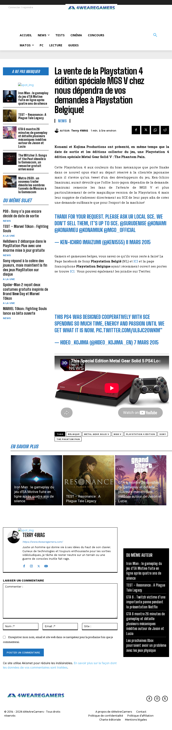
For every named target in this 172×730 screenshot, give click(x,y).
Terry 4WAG (79, 130)
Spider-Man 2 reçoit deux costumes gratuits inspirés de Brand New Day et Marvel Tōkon (25, 291)
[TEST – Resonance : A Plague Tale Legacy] (10, 116)
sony (162, 434)
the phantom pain (68, 439)
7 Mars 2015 (146, 342)
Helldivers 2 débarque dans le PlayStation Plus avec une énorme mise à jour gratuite (24, 246)
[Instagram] (31, 565)
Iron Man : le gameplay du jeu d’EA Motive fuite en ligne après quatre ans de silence (33, 98)
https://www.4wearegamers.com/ (42, 541)
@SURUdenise (133, 223)
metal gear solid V (96, 434)
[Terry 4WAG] (57, 131)
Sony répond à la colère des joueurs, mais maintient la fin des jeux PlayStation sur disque (25, 267)
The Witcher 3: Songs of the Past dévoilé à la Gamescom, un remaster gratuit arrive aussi (32, 162)
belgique (73, 434)
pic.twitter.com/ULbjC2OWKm (128, 330)
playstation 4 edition (140, 434)
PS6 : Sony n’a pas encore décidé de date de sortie (22, 213)
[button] (155, 35)
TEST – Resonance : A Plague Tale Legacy (32, 116)
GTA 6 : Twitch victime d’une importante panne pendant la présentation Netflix (145, 602)
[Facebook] (136, 130)
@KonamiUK (91, 230)
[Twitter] (145, 130)
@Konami (156, 223)
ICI (136, 261)
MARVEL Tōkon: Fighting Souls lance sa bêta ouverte (25, 310)
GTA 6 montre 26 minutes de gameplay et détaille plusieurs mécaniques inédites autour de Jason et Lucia (32, 137)
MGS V (117, 434)
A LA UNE (9, 236)
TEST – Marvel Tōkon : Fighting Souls (25, 228)
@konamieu (66, 230)
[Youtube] (46, 565)
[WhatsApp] (155, 130)
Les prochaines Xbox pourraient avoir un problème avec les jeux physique (146, 645)
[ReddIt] (165, 130)
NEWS (7, 221)
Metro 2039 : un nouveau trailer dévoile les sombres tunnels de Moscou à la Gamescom (32, 185)
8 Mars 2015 (138, 242)
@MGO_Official (120, 230)
